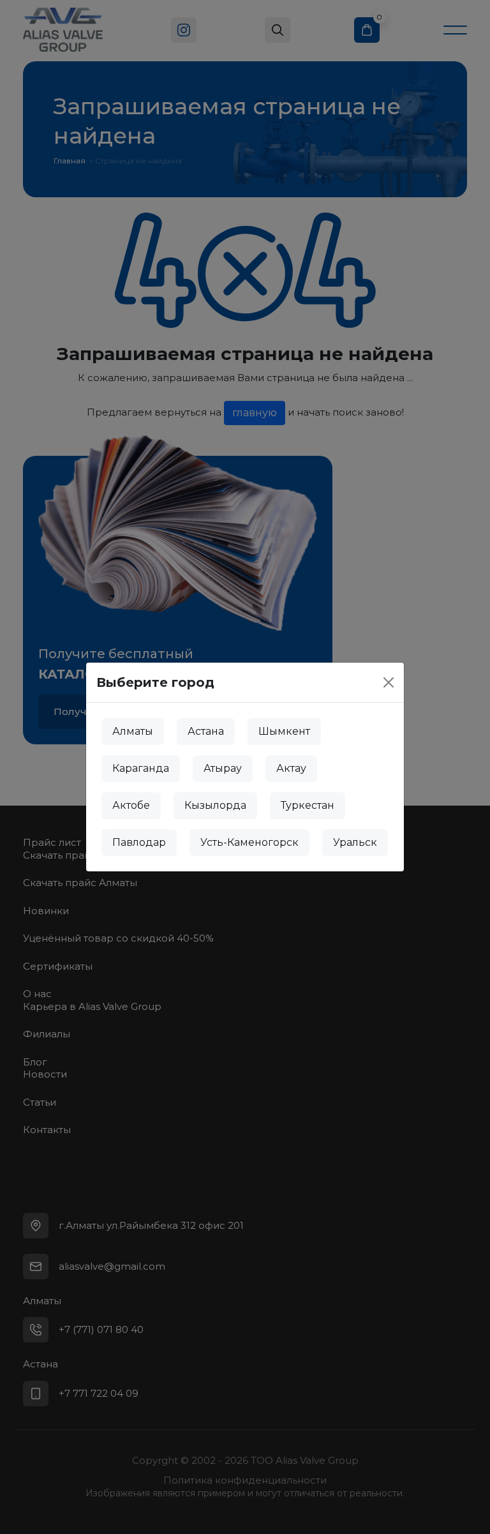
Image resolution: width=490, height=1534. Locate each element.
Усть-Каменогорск (249, 842)
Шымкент (284, 731)
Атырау (223, 768)
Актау (291, 768)
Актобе (131, 805)
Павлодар (139, 842)
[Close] (388, 682)
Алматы (132, 731)
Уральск (355, 842)
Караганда (140, 768)
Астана (206, 731)
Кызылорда (215, 805)
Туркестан (307, 805)
